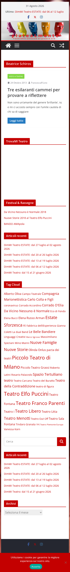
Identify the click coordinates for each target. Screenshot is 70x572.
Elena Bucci (11, 318)
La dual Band (20, 332)
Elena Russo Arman (31, 318)
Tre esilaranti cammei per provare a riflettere (34, 92)
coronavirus (11, 305)
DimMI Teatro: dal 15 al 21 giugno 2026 (27, 272)
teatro (8, 380)
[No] (65, 562)
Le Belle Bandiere (42, 331)
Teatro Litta (49, 412)
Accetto (36, 566)
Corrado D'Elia (53, 305)
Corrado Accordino (30, 305)
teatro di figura (45, 386)
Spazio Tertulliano (47, 374)
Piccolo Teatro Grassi (35, 368)
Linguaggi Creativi (14, 337)
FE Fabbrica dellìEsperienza (39, 325)
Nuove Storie (16, 349)
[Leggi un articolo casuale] (61, 45)
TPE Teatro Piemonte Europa (49, 424)
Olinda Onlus (37, 350)
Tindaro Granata (26, 424)
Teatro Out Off (39, 418)
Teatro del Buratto (44, 380)
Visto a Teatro (16, 76)
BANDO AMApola (14, 224)
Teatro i (9, 412)
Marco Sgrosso (33, 337)
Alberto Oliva (12, 294)
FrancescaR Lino (39, 82)
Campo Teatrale (31, 294)
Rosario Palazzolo (21, 374)
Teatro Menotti (17, 418)
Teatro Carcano (23, 380)
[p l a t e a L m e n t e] (35, 23)
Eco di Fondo (58, 311)
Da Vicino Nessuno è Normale (27, 311)
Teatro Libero (28, 411)
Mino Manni (22, 343)
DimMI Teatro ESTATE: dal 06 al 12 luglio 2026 (31, 266)
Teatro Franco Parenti (40, 403)
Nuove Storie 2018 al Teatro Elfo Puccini (28, 218)
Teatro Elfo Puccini (26, 393)
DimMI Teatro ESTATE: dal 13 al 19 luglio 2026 (31, 260)
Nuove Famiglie (43, 342)
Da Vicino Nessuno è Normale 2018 (25, 212)
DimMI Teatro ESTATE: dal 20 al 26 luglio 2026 (31, 254)
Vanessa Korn (12, 429)
